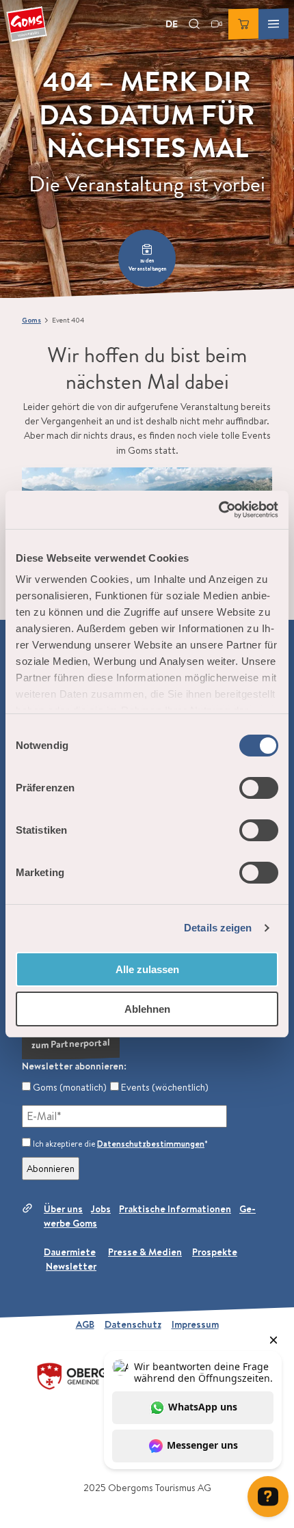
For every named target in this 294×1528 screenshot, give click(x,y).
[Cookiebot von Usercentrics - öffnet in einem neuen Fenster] (218, 510)
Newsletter (71, 1266)
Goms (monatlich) (69, 1087)
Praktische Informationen (175, 1209)
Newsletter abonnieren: (74, 1066)
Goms (31, 320)
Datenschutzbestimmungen (150, 1143)
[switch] (258, 788)
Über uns (63, 1209)
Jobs (101, 1209)
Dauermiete (70, 1252)
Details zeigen (218, 927)
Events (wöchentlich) (164, 1087)
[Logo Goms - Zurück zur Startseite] (26, 23)
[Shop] (243, 24)
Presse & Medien (145, 1252)
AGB (85, 1324)
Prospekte (214, 1252)
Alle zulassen (147, 969)
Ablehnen (147, 1009)
